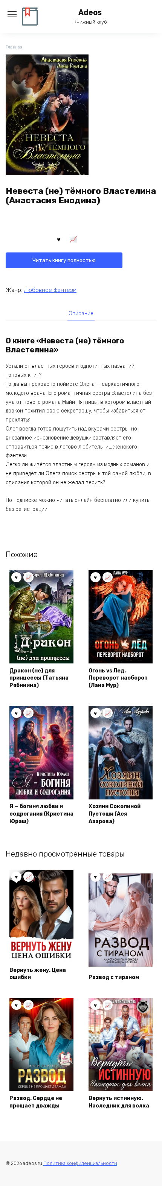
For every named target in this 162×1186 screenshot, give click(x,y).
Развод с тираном (114, 977)
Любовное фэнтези (50, 290)
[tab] (81, 313)
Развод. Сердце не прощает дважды (35, 1102)
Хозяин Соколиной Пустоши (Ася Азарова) (115, 813)
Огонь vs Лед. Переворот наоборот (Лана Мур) (118, 678)
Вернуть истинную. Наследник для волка (119, 1102)
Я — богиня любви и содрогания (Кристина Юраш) (41, 813)
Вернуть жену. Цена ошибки (37, 974)
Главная (14, 47)
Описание (81, 313)
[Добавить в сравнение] (73, 239)
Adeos (90, 12)
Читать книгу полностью (64, 260)
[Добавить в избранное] (58, 239)
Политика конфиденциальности (80, 1163)
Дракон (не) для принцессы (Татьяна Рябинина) (39, 678)
